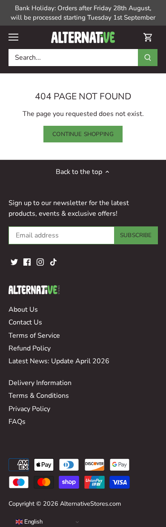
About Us (23, 309)
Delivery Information (40, 383)
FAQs (17, 421)
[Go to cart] (148, 37)
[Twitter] (14, 261)
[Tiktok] (53, 261)
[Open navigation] (13, 37)
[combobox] (73, 57)
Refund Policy (30, 348)
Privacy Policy (29, 409)
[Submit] (147, 57)
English (33, 521)
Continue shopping (82, 134)
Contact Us (25, 322)
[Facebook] (27, 261)
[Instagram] (40, 261)
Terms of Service (34, 335)
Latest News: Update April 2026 (59, 361)
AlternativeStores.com (90, 503)
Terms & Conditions (39, 395)
